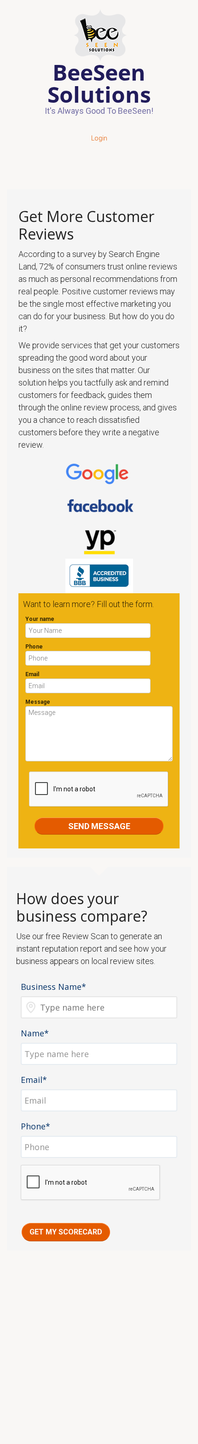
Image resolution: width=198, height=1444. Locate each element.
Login (99, 138)
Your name (39, 619)
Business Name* (53, 986)
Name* (35, 1033)
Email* (34, 1079)
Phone (34, 646)
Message (37, 702)
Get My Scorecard (65, 1232)
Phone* (35, 1126)
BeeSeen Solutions (99, 83)
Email (32, 674)
